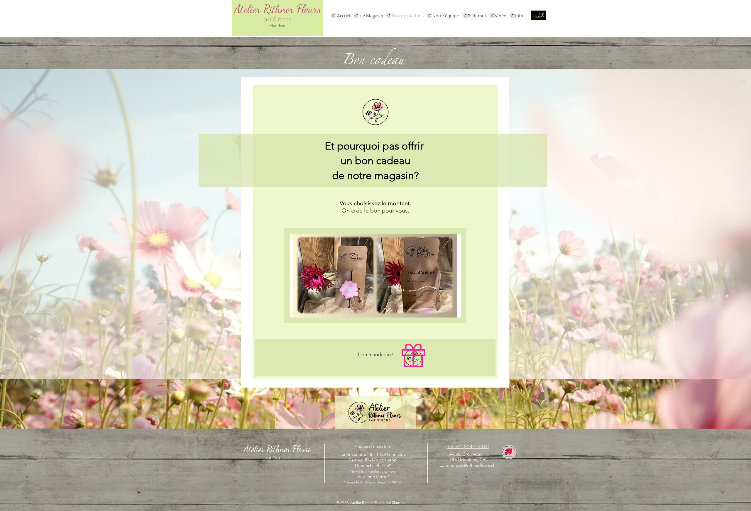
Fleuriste (277, 25)
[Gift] (413, 355)
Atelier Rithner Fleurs (277, 9)
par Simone (277, 19)
